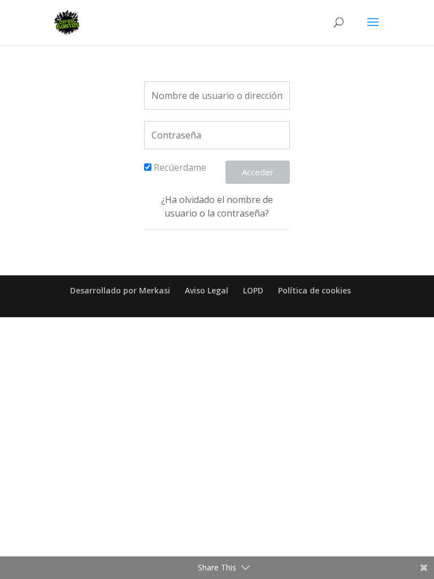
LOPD (253, 290)
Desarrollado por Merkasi (120, 290)
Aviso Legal (206, 290)
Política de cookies (314, 290)
